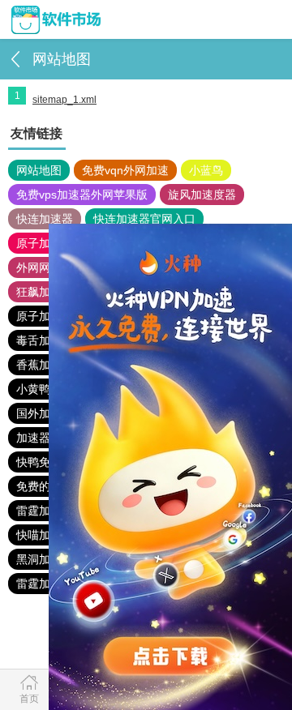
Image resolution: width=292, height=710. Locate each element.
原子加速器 (44, 243)
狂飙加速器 (44, 291)
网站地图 (39, 170)
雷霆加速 (39, 583)
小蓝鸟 (206, 170)
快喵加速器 (44, 534)
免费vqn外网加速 (125, 170)
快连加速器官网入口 (144, 218)
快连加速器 (44, 218)
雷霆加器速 (44, 510)
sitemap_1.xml (64, 99)
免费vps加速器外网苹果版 (82, 194)
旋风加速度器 (202, 194)
